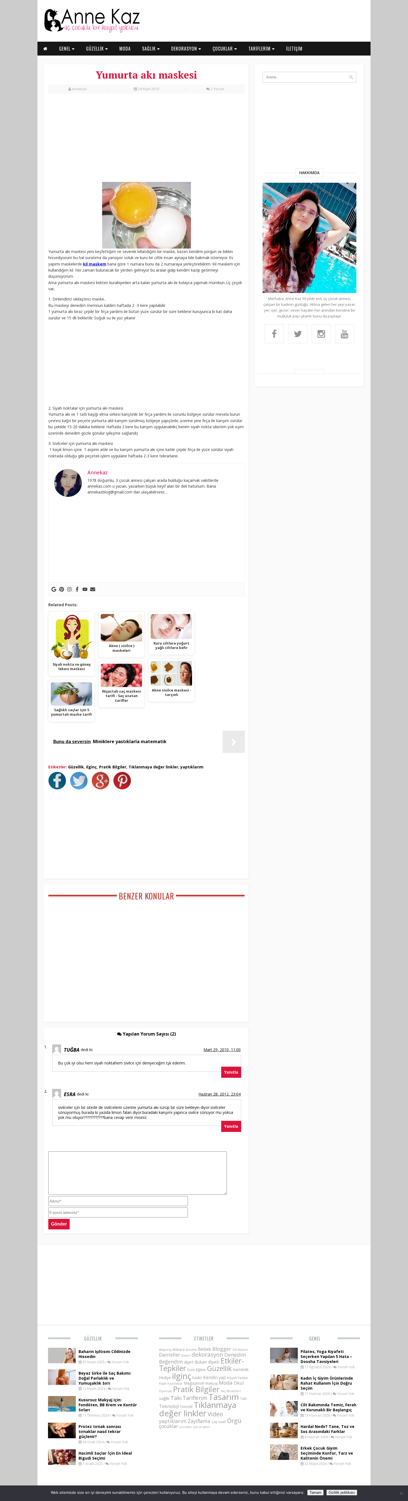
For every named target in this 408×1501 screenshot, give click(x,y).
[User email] (92, 589)
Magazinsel (194, 1383)
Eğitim (201, 1369)
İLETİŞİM (294, 48)
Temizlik (186, 1406)
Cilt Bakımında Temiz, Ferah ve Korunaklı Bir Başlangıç (328, 1407)
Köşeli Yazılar (237, 1377)
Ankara (178, 1349)
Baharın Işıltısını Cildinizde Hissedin (104, 1354)
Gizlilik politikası (342, 1492)
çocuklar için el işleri (194, 1427)
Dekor (185, 1355)
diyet (188, 1362)
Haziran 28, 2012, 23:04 (219, 1094)
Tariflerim (195, 1398)
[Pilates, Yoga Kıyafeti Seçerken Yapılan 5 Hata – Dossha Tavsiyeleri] (284, 1362)
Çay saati (218, 1421)
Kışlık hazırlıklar (171, 1383)
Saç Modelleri (231, 1391)
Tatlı (243, 1398)
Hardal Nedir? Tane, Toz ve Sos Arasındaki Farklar (327, 1429)
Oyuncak (165, 1391)
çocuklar (168, 1426)
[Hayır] (401, 1493)
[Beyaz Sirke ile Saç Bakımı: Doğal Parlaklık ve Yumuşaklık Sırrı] (62, 1383)
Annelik (191, 1349)
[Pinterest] (61, 589)
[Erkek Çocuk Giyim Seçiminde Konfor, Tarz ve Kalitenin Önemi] (284, 1458)
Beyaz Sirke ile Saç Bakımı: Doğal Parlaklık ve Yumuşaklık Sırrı (105, 1378)
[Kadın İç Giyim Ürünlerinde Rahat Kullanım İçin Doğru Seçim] (284, 1388)
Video (215, 1414)
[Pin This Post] (123, 788)
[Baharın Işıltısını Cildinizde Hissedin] (62, 1362)
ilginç (91, 767)
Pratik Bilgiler (112, 767)
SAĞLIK (149, 48)
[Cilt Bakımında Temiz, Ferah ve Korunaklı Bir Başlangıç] (284, 1415)
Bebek (204, 1349)
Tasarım (223, 1396)
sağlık (164, 1398)
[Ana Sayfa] (91, 32)
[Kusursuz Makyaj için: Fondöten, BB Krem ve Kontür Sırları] (62, 1410)
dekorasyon (207, 1354)
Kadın (197, 1377)
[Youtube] (84, 589)
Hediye (165, 1377)
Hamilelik (241, 1369)
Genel (315, 1338)
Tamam (315, 1492)
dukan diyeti (207, 1362)
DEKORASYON (184, 48)
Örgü (234, 1420)
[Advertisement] (146, 141)
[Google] (53, 589)
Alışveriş (165, 1349)
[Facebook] (77, 589)
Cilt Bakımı (240, 1349)
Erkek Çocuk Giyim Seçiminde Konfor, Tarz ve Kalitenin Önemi (327, 1453)
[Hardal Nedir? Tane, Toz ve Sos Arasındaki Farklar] (284, 1437)
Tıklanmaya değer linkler (153, 767)
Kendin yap (214, 1377)
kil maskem (94, 264)
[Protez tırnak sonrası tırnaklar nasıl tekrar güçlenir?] (62, 1437)
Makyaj (211, 1383)
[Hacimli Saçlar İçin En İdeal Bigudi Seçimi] (62, 1463)
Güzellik (76, 767)
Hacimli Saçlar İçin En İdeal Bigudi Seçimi (105, 1455)
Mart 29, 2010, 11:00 (222, 1049)
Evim (191, 1369)
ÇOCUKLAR (223, 48)
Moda (226, 1382)
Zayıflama (199, 1421)
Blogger (221, 1348)
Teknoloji (169, 1406)
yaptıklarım (191, 767)
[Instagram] (69, 589)
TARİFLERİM (260, 48)
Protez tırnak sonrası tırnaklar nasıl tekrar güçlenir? (100, 1431)
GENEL (65, 48)
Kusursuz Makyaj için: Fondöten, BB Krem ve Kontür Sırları (108, 1404)
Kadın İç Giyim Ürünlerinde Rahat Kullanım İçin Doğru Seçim (327, 1383)
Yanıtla (231, 1072)
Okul (239, 1383)
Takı (176, 1398)
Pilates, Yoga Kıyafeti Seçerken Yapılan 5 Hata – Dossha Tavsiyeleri (326, 1356)
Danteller (169, 1354)
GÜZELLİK (95, 48)
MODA (125, 48)
